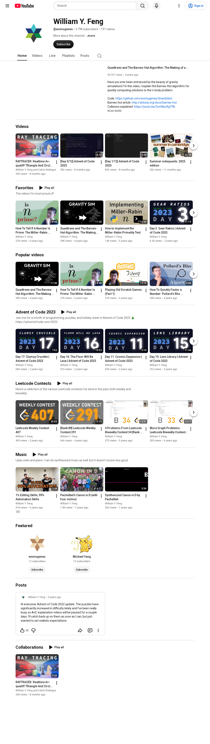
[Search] (142, 6)
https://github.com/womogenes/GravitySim (143, 98)
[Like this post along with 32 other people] (22, 630)
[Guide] (7, 5)
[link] (60, 615)
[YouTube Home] (24, 5)
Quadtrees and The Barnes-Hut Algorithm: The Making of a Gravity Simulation (148, 67)
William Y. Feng (24, 236)
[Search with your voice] (156, 6)
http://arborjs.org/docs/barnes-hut (154, 102)
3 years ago (54, 597)
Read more (114, 110)
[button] (114, 111)
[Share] (80, 630)
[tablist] (105, 56)
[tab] (22, 56)
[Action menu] (98, 630)
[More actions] (56, 162)
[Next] (193, 145)
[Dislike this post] (33, 630)
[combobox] (96, 5)
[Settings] (179, 5)
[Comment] (90, 630)
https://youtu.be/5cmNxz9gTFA (154, 106)
